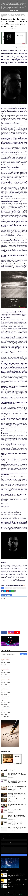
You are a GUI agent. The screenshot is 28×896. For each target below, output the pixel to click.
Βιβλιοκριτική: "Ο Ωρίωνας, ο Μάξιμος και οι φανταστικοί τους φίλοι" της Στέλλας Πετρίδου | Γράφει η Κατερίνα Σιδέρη (16, 816)
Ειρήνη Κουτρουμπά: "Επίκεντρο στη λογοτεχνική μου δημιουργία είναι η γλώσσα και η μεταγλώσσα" (17, 774)
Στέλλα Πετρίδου (23, 47)
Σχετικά (13, 892)
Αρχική (9, 892)
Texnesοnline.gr (4, 28)
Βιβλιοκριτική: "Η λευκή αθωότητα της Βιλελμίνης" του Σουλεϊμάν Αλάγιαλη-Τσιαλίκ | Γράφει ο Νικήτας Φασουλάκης (17, 781)
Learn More (12, 10)
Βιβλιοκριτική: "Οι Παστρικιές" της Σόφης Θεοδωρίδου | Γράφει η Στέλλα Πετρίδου (15, 822)
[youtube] (17, 632)
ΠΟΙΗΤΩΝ (15, 588)
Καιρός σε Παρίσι (4, 669)
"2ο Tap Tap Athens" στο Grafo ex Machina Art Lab (17, 805)
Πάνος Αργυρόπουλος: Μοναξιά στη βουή (16, 884)
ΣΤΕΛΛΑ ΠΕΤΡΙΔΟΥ (10, 14)
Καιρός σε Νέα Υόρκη (5, 679)
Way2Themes (12, 894)
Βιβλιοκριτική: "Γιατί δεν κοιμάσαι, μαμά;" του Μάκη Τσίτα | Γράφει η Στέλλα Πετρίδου (16, 874)
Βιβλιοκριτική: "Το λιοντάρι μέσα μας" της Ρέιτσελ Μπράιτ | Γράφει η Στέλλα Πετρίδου (17, 880)
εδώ (24, 585)
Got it (17, 10)
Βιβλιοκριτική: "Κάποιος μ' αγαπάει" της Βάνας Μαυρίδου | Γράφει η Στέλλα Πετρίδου (17, 828)
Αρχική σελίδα (3, 14)
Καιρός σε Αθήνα (4, 699)
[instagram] (11, 632)
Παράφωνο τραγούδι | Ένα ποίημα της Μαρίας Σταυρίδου (16, 799)
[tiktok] (24, 632)
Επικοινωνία (19, 892)
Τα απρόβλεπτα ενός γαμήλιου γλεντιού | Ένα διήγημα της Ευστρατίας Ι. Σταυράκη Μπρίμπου (17, 794)
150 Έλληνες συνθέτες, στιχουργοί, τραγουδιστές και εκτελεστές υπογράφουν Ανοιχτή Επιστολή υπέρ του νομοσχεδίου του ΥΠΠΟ (17, 788)
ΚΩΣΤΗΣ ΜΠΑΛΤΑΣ (8, 588)
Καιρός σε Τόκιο (4, 689)
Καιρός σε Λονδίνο (5, 659)
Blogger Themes (23, 894)
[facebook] (4, 632)
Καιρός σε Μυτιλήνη (5, 709)
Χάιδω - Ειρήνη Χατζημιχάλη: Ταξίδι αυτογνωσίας (15, 810)
